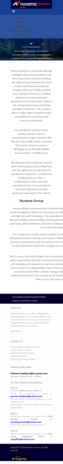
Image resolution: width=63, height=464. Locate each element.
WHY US (20, 22)
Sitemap (41, 297)
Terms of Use (18, 301)
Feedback (27, 297)
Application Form (20, 31)
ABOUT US (20, 27)
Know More (16, 331)
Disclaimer (17, 297)
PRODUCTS (20, 18)
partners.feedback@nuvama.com (26, 396)
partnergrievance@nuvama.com (26, 422)
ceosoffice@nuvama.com (22, 439)
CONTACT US (20, 35)
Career (34, 297)
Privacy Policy (31, 301)
